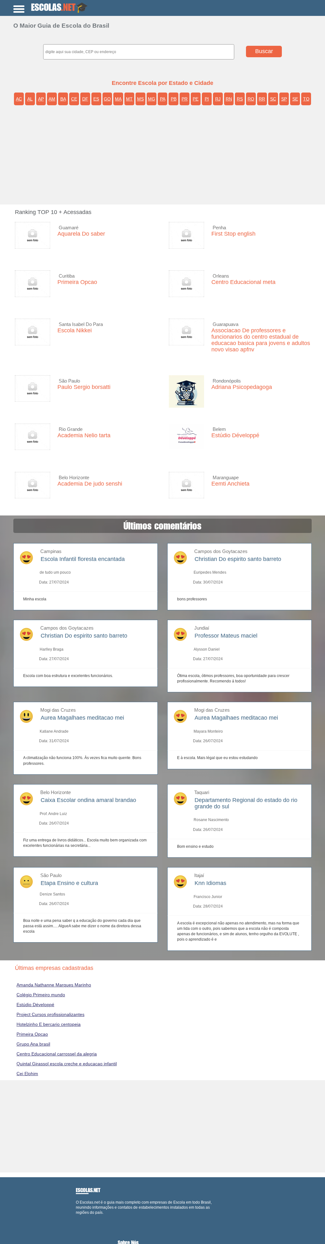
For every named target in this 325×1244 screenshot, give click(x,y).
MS (140, 98)
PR (185, 98)
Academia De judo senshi (89, 483)
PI (207, 98)
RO (251, 98)
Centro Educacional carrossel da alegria (57, 1053)
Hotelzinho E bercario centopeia (49, 1024)
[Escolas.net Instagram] (82, 1218)
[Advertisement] (167, 156)
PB (173, 98)
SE (295, 98)
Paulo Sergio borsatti (83, 387)
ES (96, 98)
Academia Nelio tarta (83, 435)
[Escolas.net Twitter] (80, 1218)
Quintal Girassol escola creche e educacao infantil (67, 1063)
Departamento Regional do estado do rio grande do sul (246, 803)
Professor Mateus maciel (226, 635)
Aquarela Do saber (81, 234)
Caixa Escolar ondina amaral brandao (88, 800)
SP (284, 98)
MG (151, 98)
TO (306, 98)
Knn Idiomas (210, 883)
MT (129, 98)
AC (19, 98)
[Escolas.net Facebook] (77, 1218)
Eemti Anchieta (230, 483)
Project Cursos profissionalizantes (50, 1014)
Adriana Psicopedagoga (241, 387)
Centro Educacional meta (243, 282)
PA (162, 98)
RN (229, 98)
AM (52, 98)
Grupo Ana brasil (33, 1044)
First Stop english (233, 234)
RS (240, 98)
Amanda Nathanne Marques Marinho (54, 984)
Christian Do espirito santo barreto (238, 559)
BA (63, 98)
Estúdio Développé (235, 435)
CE (74, 98)
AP (41, 98)
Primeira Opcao (77, 282)
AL (30, 98)
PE (195, 98)
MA (118, 98)
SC (273, 98)
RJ (218, 98)
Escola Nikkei (74, 330)
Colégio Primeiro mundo (41, 994)
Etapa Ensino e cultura (69, 883)
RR (262, 98)
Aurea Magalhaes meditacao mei (82, 718)
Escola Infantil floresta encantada (83, 559)
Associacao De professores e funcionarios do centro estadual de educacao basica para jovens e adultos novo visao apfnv (260, 339)
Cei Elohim (27, 1073)
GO (107, 98)
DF (85, 98)
